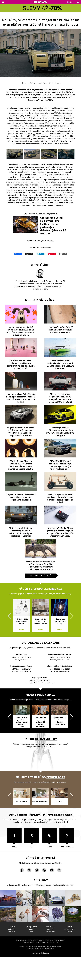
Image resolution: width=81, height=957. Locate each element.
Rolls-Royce (46, 247)
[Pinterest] (44, 870)
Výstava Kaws (21, 654)
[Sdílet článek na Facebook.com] (18, 253)
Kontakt (12, 926)
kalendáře (52, 642)
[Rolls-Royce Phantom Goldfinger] (40, 53)
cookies (59, 946)
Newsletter (50, 931)
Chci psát (11, 931)
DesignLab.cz (45, 953)
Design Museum (46, 739)
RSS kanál (50, 926)
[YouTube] (52, 870)
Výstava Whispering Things (21, 666)
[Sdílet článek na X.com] (29, 253)
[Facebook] (22, 870)
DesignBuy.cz (52, 588)
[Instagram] (29, 870)
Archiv (31, 931)
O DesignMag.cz (31, 926)
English (69, 931)
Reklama (11, 929)
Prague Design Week (57, 814)
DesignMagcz (45, 884)
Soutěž (69, 926)
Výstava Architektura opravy (59, 654)
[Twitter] (37, 870)
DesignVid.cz (46, 694)
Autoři (31, 929)
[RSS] (59, 870)
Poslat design (69, 929)
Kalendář (50, 929)
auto (52, 240)
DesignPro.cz (55, 777)
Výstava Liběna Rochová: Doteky (60, 666)
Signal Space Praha (39, 677)
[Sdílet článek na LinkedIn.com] (40, 253)
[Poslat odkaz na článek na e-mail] (63, 253)
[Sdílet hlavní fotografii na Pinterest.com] (52, 253)
